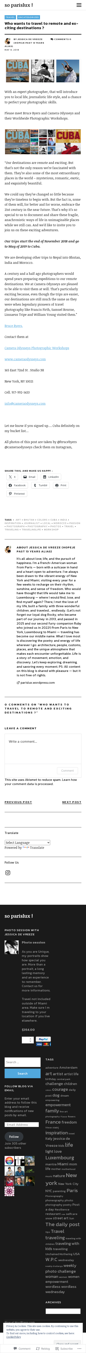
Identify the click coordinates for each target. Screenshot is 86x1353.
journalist (32, 523)
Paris (72, 1190)
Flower (64, 1116)
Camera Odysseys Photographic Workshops (37, 348)
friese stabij (52, 1127)
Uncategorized (28, 17)
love (58, 1151)
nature (59, 1176)
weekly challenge (54, 1266)
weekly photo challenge (60, 1268)
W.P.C (51, 1259)
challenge (54, 1084)
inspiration (13, 523)
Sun (71, 1218)
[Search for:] (23, 1062)
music (48, 1176)
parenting (59, 1191)
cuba (53, 520)
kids (61, 1145)
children (70, 1083)
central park (63, 1079)
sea (63, 1214)
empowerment (58, 1105)
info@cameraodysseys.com (25, 403)
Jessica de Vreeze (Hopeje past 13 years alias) (24, 43)
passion (74, 523)
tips (47, 1232)
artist (58, 1074)
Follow (14, 1136)
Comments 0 (62, 39)
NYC (48, 1191)
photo (69, 1200)
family (52, 1110)
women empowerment (62, 1279)
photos (55, 526)
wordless (52, 1286)
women (63, 1277)
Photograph (16, 526)
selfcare (71, 1214)
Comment (67, 770)
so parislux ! (19, 5)
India (63, 520)
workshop (51, 529)
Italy (48, 1138)
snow (48, 1218)
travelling (60, 1248)
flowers (71, 1116)
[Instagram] (8, 873)
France (53, 1122)
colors (42, 520)
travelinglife (31, 529)
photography (38, 526)
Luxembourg (59, 1157)
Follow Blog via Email (19, 1088)
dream (64, 1095)
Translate (37, 847)
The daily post (62, 1224)
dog (56, 1095)
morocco (60, 523)
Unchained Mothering (58, 1254)
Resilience (62, 1209)
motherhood (68, 1169)
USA (76, 1253)
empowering (52, 1100)
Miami (62, 1164)
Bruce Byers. (14, 326)
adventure (51, 1068)
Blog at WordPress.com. (20, 1322)
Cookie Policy (13, 1336)
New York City (68, 1183)
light (49, 1151)
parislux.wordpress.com (38, 682)
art (18, 520)
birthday (50, 1079)
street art (60, 1218)
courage (60, 1089)
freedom (69, 1122)
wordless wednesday (60, 1289)
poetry (67, 1205)
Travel (69, 526)
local (47, 523)
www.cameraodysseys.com (25, 359)
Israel (72, 1133)
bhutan (29, 520)
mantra (51, 1164)
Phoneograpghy (54, 1196)
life (69, 1145)
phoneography (54, 1200)
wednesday (66, 1260)
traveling (12, 529)
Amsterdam (68, 1067)
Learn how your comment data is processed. (41, 781)
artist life (71, 1074)
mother (56, 1169)
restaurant (53, 1214)
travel (10, 17)
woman (51, 1276)
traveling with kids (62, 1246)
